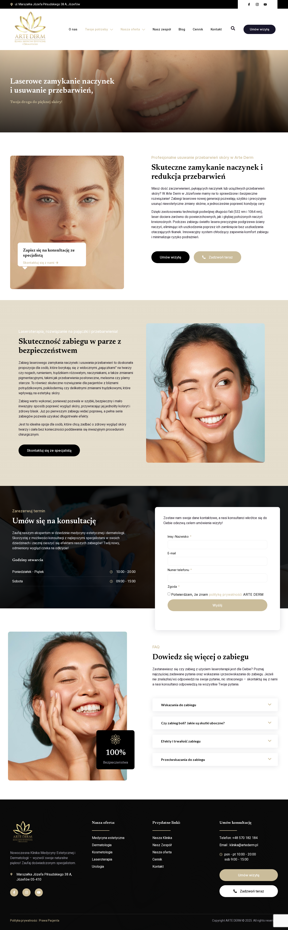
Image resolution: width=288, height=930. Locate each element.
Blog (182, 29)
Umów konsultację (235, 823)
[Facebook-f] (14, 892)
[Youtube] (39, 892)
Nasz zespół (162, 29)
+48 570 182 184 (245, 837)
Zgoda (173, 586)
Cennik (198, 29)
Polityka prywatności (23, 920)
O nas (73, 29)
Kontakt (216, 29)
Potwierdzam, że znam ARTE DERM (217, 594)
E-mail (172, 553)
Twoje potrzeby (96, 29)
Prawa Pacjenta (49, 920)
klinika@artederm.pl (244, 845)
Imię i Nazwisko (179, 536)
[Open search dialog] (233, 29)
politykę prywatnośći (225, 594)
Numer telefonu (179, 570)
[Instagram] (26, 892)
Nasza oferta (130, 29)
